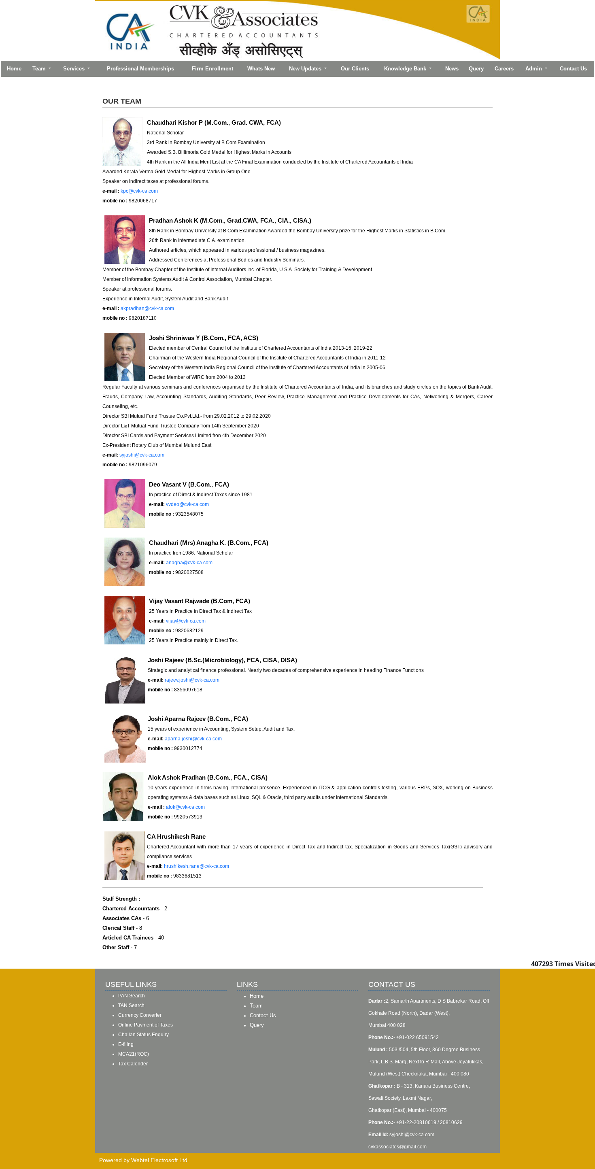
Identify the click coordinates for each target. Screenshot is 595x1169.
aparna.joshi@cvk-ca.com (193, 739)
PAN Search (131, 996)
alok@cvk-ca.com (185, 807)
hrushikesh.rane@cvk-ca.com (196, 866)
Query (476, 69)
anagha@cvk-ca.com (189, 562)
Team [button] (39, 69)
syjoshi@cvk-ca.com (141, 455)
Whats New (261, 69)
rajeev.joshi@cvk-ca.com (192, 680)
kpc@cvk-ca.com (139, 191)
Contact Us (573, 69)
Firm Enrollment (212, 69)
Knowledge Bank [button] (406, 69)
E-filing (126, 1044)
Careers (504, 69)
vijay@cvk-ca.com (186, 621)
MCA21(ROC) (133, 1054)
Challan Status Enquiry (143, 1034)
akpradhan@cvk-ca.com (147, 308)
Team (256, 1006)
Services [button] (74, 69)
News (452, 69)
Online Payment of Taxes (145, 1025)
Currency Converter (140, 1015)
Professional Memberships (140, 69)
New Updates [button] (306, 69)
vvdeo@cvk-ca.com (187, 504)
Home (14, 69)
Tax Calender (133, 1064)
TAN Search (131, 1005)
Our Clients (355, 69)
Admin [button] (534, 69)
